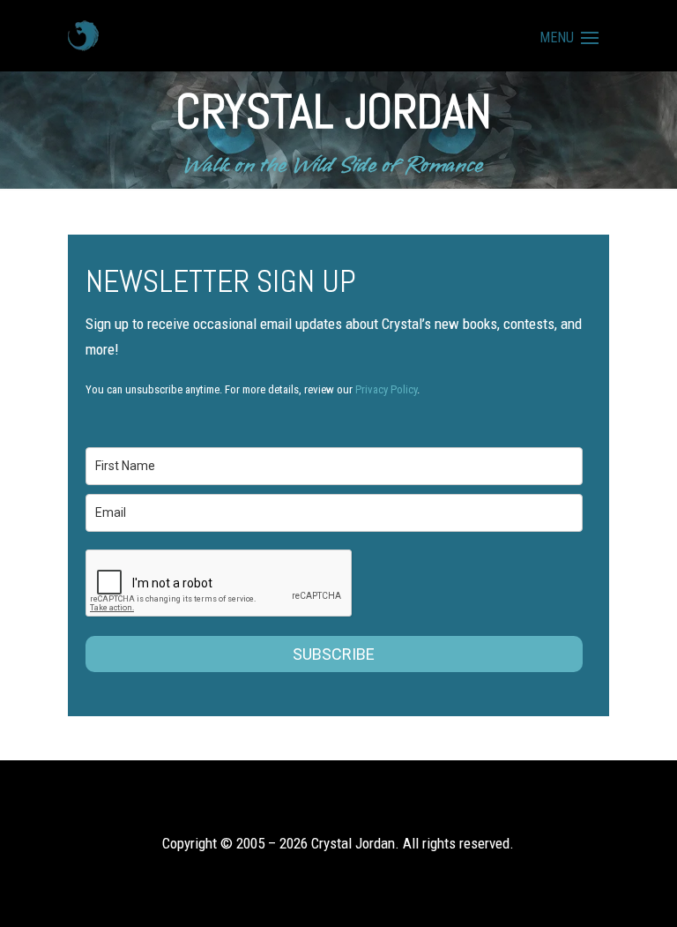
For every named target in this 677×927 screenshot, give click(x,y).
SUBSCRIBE (334, 654)
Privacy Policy (386, 389)
